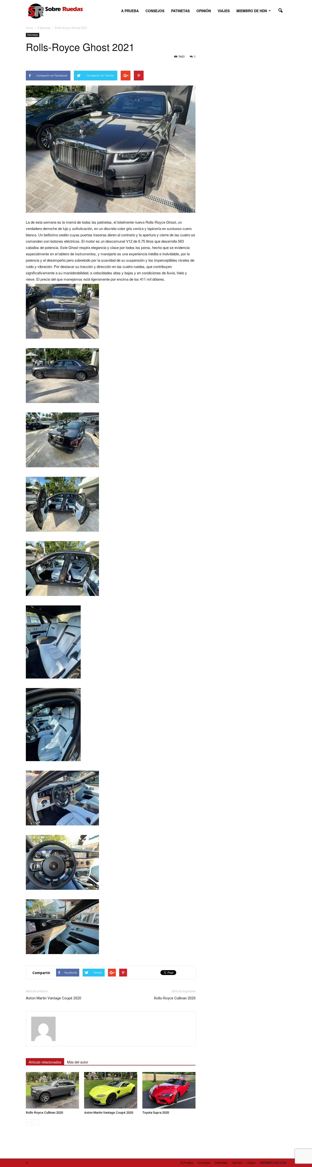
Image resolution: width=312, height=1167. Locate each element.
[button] (280, 11)
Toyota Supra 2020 (155, 1112)
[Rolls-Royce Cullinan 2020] (52, 1090)
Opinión (203, 10)
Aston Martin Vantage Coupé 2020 (53, 998)
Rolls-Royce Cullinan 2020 (174, 998)
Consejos (155, 10)
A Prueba (130, 10)
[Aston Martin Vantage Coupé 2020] (110, 1090)
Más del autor (77, 1062)
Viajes (224, 10)
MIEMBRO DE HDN (251, 10)
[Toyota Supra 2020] (168, 1090)
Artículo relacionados (45, 1062)
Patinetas (180, 10)
